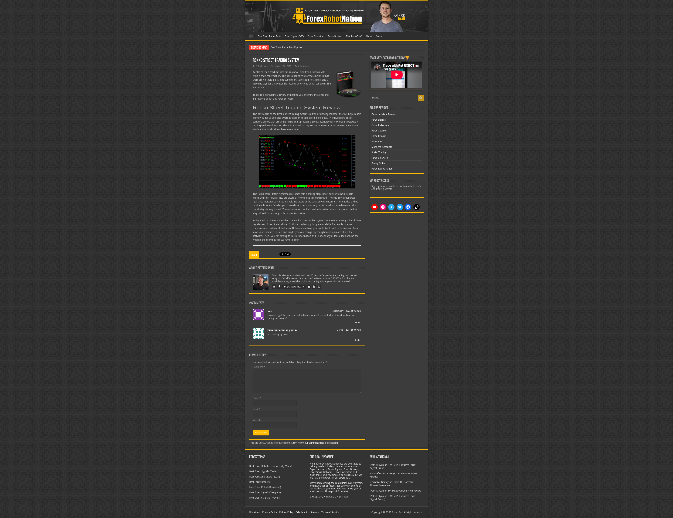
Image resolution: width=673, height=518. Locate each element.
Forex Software (379, 157)
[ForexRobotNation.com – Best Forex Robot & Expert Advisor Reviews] (336, 16)
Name (257, 398)
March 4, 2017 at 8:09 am (349, 330)
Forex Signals (378, 119)
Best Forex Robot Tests (269, 36)
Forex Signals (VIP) (294, 36)
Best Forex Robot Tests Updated (286, 47)
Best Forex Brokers (259, 481)
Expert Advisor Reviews (383, 114)
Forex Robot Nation (382, 168)
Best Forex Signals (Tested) (263, 471)
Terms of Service (330, 512)
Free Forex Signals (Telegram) (265, 492)
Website (257, 420)
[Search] (421, 98)
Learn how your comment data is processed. (314, 442)
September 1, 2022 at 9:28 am (346, 311)
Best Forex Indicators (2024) (264, 476)
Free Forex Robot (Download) (265, 487)
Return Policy (286, 512)
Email (256, 409)
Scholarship (302, 512)
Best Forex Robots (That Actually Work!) (271, 466)
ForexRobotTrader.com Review (404, 490)
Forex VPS (376, 141)
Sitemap (314, 512)
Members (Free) (354, 36)
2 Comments (304, 66)
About (369, 36)
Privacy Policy (269, 512)
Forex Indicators (316, 36)
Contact (380, 36)
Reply (357, 322)
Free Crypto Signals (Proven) (264, 497)
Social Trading (378, 152)
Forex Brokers (335, 36)
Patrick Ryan (262, 66)
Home (251, 35)
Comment (259, 366)
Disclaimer (254, 512)
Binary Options (379, 163)
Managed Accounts (381, 146)
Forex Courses (379, 130)
